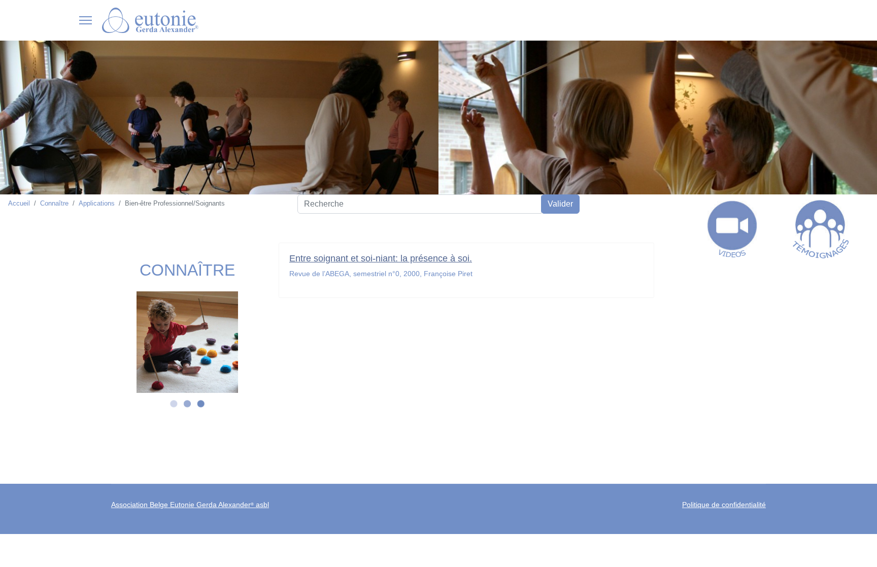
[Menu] (85, 20)
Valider (560, 203)
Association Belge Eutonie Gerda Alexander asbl (190, 505)
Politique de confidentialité (724, 505)
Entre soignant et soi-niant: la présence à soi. (380, 258)
